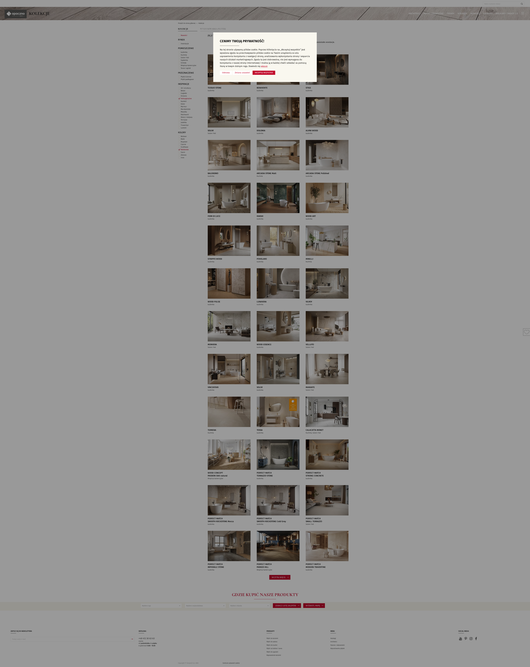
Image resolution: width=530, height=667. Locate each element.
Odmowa (226, 73)
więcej (264, 66)
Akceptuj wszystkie (264, 73)
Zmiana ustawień (242, 73)
